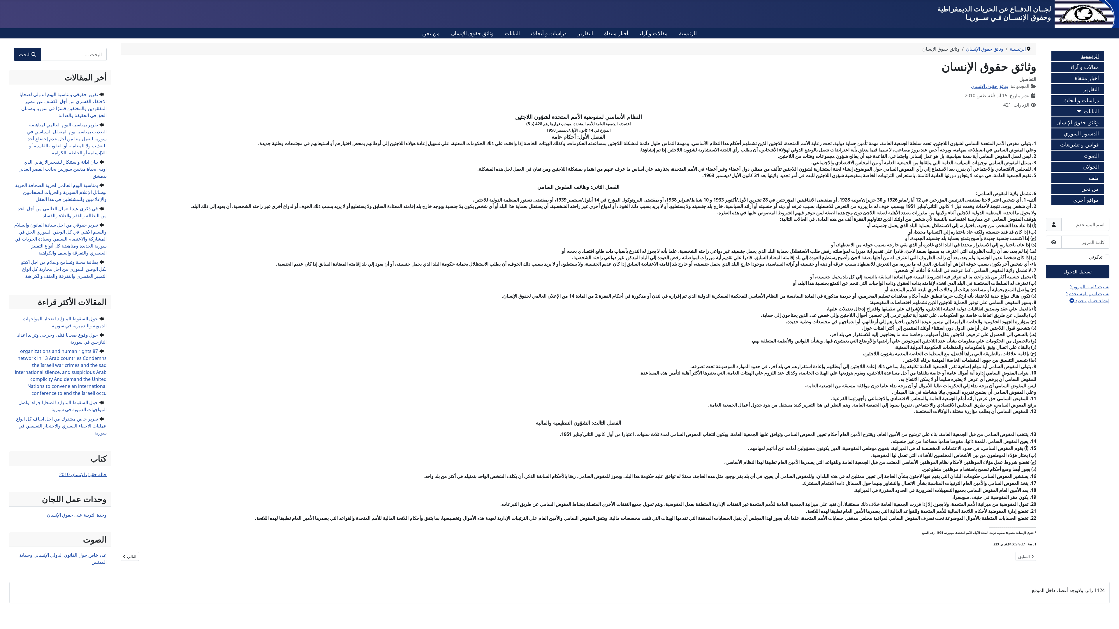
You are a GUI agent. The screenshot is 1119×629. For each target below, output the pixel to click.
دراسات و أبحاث (548, 33)
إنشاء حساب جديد (1091, 300)
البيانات (512, 33)
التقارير (585, 33)
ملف (1094, 177)
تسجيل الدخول (1078, 271)
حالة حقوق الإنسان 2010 (83, 474)
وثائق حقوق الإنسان (472, 33)
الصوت (1091, 155)
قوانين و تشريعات (1079, 144)
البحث (25, 54)
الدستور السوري (1081, 133)
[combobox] (74, 54)
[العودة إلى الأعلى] (10, 618)
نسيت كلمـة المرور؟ (1089, 286)
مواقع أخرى (1086, 199)
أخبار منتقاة (616, 33)
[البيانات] (1080, 111)
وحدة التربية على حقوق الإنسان (77, 515)
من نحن (431, 33)
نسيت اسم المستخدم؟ (1087, 293)
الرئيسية (688, 33)
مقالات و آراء (653, 33)
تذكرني (1095, 257)
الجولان (1091, 166)
